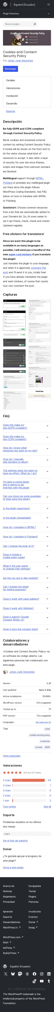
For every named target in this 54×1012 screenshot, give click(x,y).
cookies (38, 747)
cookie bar (45, 741)
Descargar (10, 68)
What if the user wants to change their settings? (16, 567)
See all (47, 806)
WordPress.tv (12, 927)
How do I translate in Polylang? (20, 536)
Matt (7, 942)
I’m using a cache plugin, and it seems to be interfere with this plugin (16, 484)
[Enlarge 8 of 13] (21, 395)
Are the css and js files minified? (20, 578)
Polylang (7, 182)
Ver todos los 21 (43, 722)
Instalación (12, 95)
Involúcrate (34, 911)
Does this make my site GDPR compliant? (15, 426)
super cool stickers (20, 254)
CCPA (47, 729)
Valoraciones (13, 88)
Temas (32, 891)
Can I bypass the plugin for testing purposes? (16, 588)
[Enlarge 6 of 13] (21, 374)
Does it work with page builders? (21, 599)
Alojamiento (9, 896)
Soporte (10, 111)
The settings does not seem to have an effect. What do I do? (20, 472)
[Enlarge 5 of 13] (21, 353)
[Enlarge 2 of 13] (21, 314)
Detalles (10, 80)
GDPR (47, 747)
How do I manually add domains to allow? (15, 460)
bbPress (9, 947)
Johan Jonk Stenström (20, 60)
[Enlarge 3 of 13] (21, 337)
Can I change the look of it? (18, 546)
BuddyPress (11, 953)
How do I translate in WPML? (19, 527)
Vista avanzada (11, 755)
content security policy (40, 735)
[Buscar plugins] (35, 24)
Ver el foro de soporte (15, 840)
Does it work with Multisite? (18, 608)
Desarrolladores (11, 922)
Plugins (32, 896)
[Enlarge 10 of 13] (46, 326)
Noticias (7, 891)
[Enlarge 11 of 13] (46, 349)
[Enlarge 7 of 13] (21, 379)
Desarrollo (11, 103)
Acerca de (8, 885)
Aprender (8, 911)
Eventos (33, 916)
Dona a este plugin (13, 867)
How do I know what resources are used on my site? (20, 449)
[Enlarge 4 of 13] (21, 342)
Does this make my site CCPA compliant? (15, 438)
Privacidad (9, 901)
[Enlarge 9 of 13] (46, 303)
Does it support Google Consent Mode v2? (16, 618)
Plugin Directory (11, 13)
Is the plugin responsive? (16, 508)
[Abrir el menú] (49, 4)
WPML (39, 178)
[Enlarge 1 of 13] (21, 303)
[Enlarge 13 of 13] (46, 393)
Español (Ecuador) (20, 966)
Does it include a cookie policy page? (14, 556)
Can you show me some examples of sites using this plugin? (22, 497)
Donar (33, 922)
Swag (33, 927)
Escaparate (34, 885)
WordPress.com (13, 937)
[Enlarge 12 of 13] (46, 370)
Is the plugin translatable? (17, 517)
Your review (9, 806)
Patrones (33, 901)
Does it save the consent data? (20, 629)
